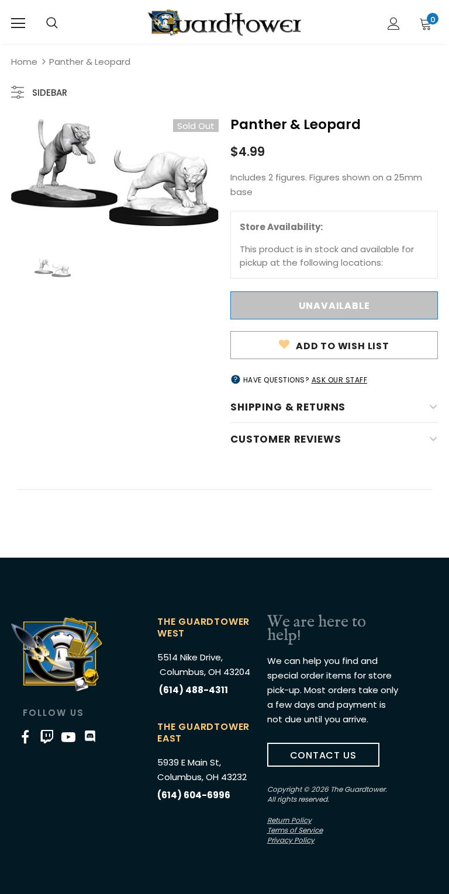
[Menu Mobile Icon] (18, 23)
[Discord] (90, 736)
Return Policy (289, 820)
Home (24, 61)
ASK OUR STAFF (340, 380)
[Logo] (224, 22)
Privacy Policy (291, 840)
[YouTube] (68, 736)
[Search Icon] (52, 23)
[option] (115, 173)
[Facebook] (25, 736)
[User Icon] (394, 24)
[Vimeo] (46, 736)
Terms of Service (295, 830)
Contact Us (323, 755)
